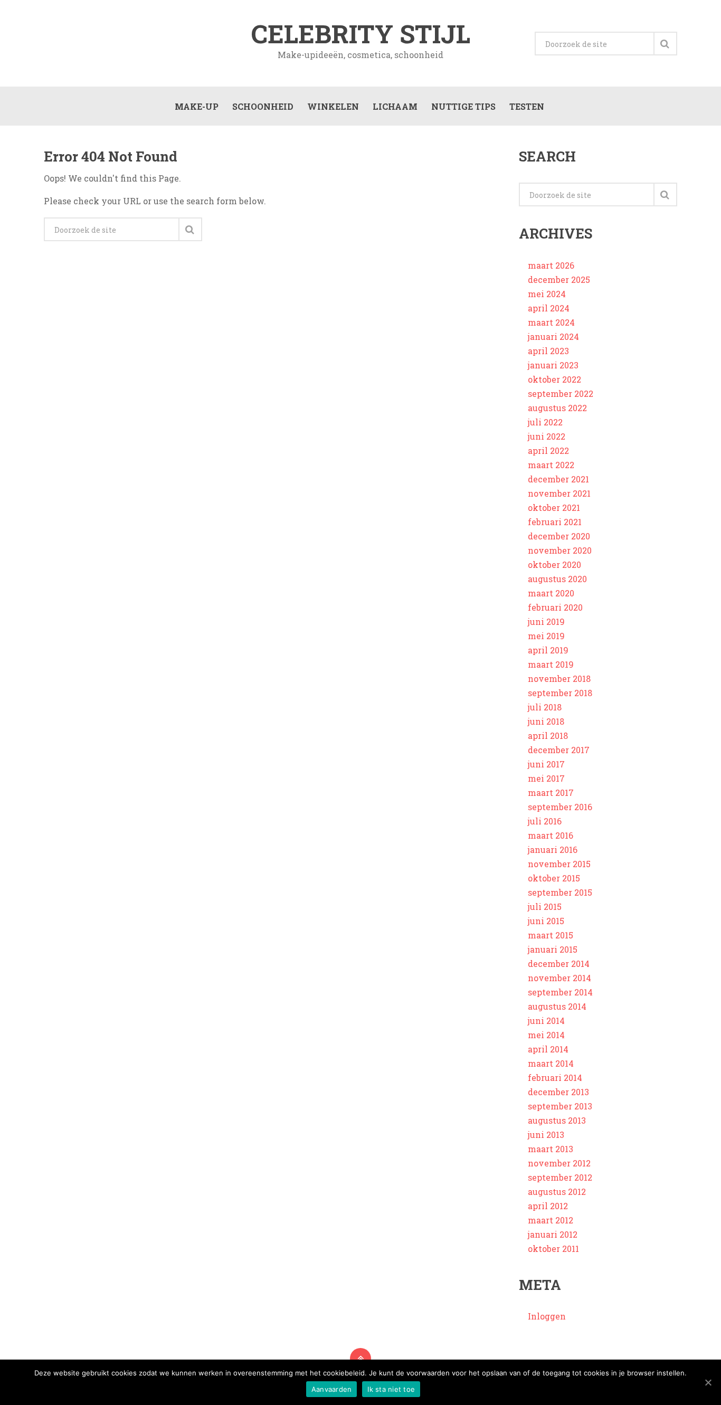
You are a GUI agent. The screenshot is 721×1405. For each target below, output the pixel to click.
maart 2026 (551, 265)
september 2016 (560, 806)
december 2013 (558, 1091)
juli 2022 (545, 422)
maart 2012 (550, 1220)
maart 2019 (551, 664)
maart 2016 (550, 835)
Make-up (197, 106)
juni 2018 (546, 721)
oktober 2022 (554, 379)
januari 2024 (553, 336)
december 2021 (558, 479)
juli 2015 (545, 906)
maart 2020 (551, 593)
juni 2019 (546, 621)
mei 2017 (546, 778)
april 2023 (548, 350)
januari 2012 (552, 1234)
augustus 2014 (557, 1006)
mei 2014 (546, 1034)
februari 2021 (555, 521)
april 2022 (548, 450)
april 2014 (548, 1049)
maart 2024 (551, 322)
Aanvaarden (331, 1389)
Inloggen (547, 1316)
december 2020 (559, 536)
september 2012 (560, 1177)
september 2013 (560, 1106)
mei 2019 (546, 635)
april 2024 (549, 308)
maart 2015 (550, 935)
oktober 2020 (554, 564)
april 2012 (548, 1205)
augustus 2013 (557, 1120)
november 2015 (559, 863)
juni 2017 (546, 764)
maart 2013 (550, 1148)
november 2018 (559, 678)
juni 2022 (546, 436)
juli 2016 (545, 821)
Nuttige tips (463, 106)
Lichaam (395, 106)
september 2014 (560, 992)
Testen (526, 106)
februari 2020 (555, 607)
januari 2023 (553, 365)
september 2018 (560, 692)
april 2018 (548, 735)
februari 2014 (555, 1077)
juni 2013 (546, 1134)
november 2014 (559, 977)
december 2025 (559, 279)
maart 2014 (551, 1063)
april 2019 (548, 650)
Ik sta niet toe (391, 1389)
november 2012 (559, 1163)
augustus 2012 (557, 1191)
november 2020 (560, 550)
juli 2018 (545, 707)
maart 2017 (551, 792)
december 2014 (559, 963)
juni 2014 (546, 1020)
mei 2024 (547, 293)
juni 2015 (546, 920)
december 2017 (559, 749)
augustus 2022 (557, 407)
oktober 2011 (553, 1248)
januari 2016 (552, 849)
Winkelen (333, 106)
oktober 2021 (554, 507)
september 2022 (560, 393)
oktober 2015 (554, 878)
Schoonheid (262, 106)
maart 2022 (551, 464)
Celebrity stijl (360, 33)
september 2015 (560, 892)
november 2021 (559, 493)
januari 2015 (552, 949)
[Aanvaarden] (708, 1382)
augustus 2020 (557, 578)
